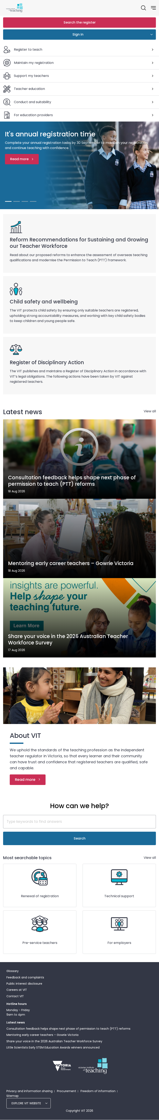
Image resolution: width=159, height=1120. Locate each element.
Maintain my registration (34, 62)
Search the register (80, 22)
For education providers (33, 115)
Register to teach (28, 49)
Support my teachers (31, 75)
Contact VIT (15, 996)
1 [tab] (8, 201)
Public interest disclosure (24, 984)
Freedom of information (98, 1091)
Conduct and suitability (32, 102)
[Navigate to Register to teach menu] (152, 50)
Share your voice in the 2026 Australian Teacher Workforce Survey (54, 1041)
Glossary (12, 971)
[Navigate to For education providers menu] (152, 115)
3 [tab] (25, 201)
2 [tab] (16, 201)
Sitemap (12, 1096)
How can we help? (79, 805)
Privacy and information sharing (29, 1091)
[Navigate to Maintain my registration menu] (152, 63)
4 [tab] (33, 201)
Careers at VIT (16, 990)
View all (150, 411)
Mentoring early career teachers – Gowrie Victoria (42, 1035)
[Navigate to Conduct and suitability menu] (152, 102)
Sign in (77, 34)
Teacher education (29, 88)
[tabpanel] (79, 165)
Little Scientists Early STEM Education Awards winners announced (53, 1047)
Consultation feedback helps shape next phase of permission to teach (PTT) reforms (68, 1029)
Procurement (66, 1091)
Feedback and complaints (25, 977)
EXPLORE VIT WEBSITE (26, 1103)
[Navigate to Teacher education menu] (152, 89)
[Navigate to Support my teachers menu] (152, 76)
